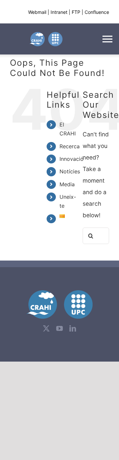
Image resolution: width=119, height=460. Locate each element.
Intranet (59, 12)
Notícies (70, 171)
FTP (76, 12)
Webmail (37, 12)
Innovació (72, 159)
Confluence (97, 12)
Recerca (70, 146)
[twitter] (46, 328)
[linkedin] (72, 328)
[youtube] (59, 328)
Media (67, 184)
